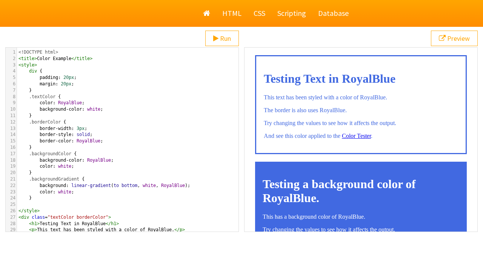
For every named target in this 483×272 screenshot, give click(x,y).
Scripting (291, 13)
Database (333, 13)
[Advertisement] (241, 253)
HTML (232, 13)
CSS (259, 13)
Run (224, 38)
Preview (458, 38)
